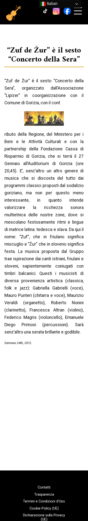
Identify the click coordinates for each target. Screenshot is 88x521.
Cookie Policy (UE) (44, 509)
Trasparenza (44, 495)
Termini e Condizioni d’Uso (44, 501)
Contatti (44, 488)
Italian (51, 3)
